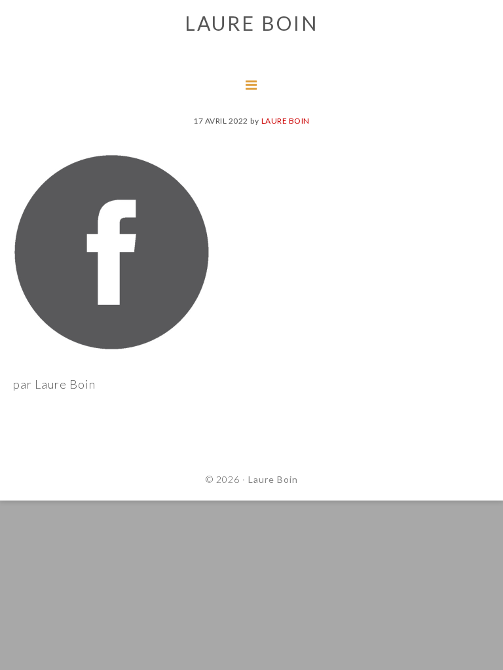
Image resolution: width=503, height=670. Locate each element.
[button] (21, 20)
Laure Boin (273, 479)
